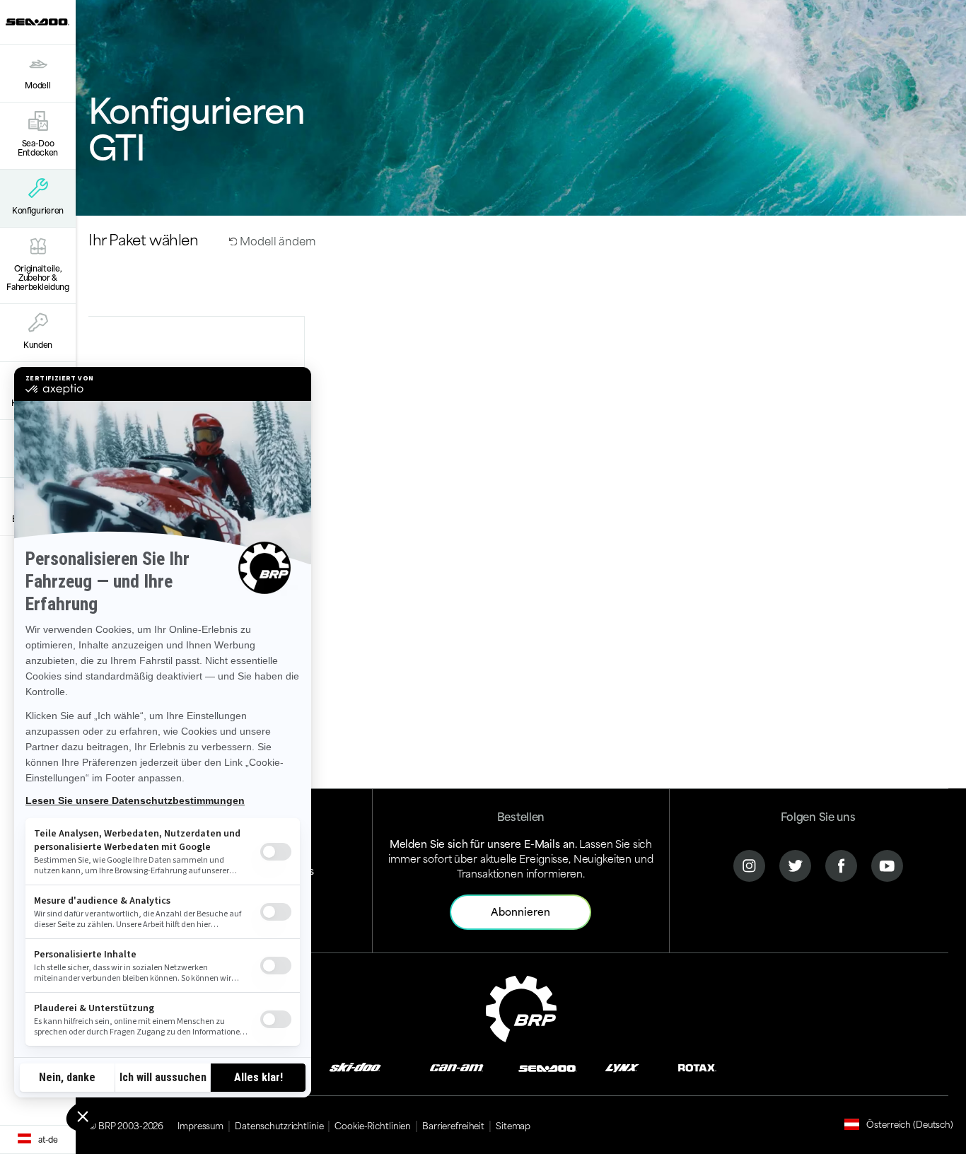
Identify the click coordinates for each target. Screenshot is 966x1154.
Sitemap (513, 1125)
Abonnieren (520, 911)
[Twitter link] (795, 864)
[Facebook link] (841, 864)
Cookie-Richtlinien (372, 1125)
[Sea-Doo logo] (37, 22)
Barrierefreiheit (453, 1125)
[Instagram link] (749, 864)
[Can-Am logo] (456, 1067)
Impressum (200, 1125)
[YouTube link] (887, 864)
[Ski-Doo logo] (355, 1067)
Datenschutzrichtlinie (279, 1125)
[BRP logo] (521, 1006)
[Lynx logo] (622, 1067)
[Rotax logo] (697, 1067)
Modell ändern (276, 240)
